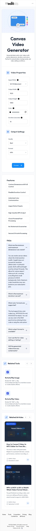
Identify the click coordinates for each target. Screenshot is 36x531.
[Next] (31, 363)
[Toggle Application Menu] (32, 3)
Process (16, 165)
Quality (10, 139)
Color (10, 108)
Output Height (12, 99)
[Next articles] (29, 417)
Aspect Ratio (12, 80)
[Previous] (27, 363)
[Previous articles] (25, 417)
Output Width (12, 89)
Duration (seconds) (14, 117)
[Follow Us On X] (22, 528)
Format (10, 148)
